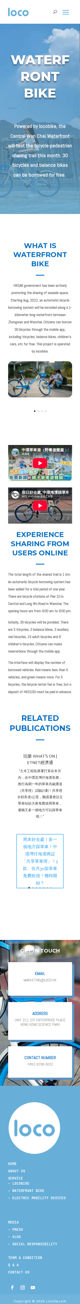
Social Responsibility (34, 1244)
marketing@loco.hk (40, 980)
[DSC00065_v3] (40, 396)
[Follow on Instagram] (22, 1287)
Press (17, 1229)
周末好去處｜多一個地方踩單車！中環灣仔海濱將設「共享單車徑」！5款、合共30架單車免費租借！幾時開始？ (40, 861)
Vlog (16, 1237)
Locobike (20, 1183)
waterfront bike (27, 1190)
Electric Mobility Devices (39, 1198)
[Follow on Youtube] (33, 1287)
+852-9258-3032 (40, 1064)
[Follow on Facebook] (12, 1287)
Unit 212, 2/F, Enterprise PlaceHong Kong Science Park (40, 1022)
